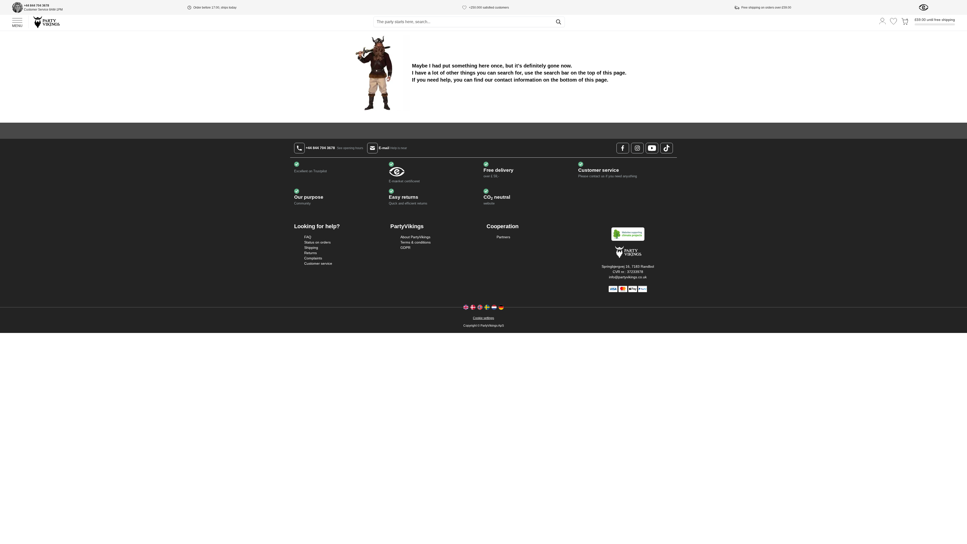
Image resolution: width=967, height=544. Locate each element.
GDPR (405, 248)
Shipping (311, 248)
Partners (503, 237)
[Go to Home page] (46, 22)
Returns (310, 253)
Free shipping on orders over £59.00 (766, 7)
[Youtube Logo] (652, 148)
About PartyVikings (415, 237)
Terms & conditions (415, 242)
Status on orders (317, 242)
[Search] (558, 22)
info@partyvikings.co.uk (628, 277)
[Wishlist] (893, 21)
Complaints (313, 258)
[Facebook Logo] (622, 148)
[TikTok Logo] (666, 148)
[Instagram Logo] (637, 148)
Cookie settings (483, 318)
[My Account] (882, 21)
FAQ (307, 237)
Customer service (318, 263)
